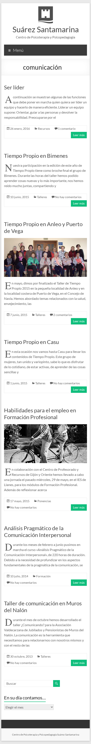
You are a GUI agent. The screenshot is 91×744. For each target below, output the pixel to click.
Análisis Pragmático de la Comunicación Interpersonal (37, 531)
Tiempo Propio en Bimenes (36, 155)
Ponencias (44, 501)
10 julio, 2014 (19, 576)
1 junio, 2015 (18, 383)
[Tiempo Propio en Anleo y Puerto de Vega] (45, 240)
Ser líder (14, 87)
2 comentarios (62, 315)
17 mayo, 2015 (19, 501)
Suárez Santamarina (45, 29)
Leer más (79, 135)
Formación (43, 576)
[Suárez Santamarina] (45, 8)
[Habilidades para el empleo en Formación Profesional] (45, 426)
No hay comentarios (68, 197)
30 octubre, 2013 (21, 656)
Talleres (42, 197)
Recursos (44, 128)
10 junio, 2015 (19, 197)
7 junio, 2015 (18, 315)
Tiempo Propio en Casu (31, 341)
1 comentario (67, 128)
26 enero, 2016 (20, 128)
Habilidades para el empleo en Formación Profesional (40, 413)
